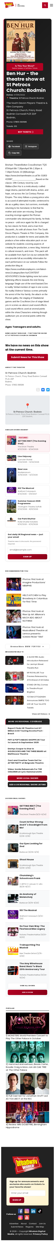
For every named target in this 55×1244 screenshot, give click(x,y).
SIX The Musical (26, 488)
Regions (29, 1227)
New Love (22, 469)
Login (37, 5)
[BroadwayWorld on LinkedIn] (33, 1211)
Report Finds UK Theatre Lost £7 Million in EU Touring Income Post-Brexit (25, 731)
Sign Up (16, 1200)
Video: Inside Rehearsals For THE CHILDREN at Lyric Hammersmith (25, 770)
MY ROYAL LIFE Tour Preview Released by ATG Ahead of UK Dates (38, 676)
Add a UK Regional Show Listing (27, 784)
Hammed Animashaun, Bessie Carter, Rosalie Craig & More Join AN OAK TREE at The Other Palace (27, 1067)
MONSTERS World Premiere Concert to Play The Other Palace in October (27, 1037)
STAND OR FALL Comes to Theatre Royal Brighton (37, 688)
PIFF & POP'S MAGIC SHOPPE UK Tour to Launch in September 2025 (26, 741)
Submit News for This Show (27, 357)
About (24, 1223)
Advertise (13, 1223)
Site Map (40, 1227)
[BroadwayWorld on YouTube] (26, 1217)
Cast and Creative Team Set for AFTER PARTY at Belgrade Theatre (26, 761)
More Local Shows (27, 778)
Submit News (17, 1227)
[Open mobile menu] (51, 5)
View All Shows (27, 985)
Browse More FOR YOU (25, 646)
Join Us (42, 1223)
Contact (33, 1223)
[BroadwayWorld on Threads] (20, 1217)
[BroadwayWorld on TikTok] (39, 1211)
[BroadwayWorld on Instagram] (26, 1211)
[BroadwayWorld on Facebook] (20, 1211)
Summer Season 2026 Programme (29, 502)
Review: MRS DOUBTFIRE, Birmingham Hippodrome (26, 1126)
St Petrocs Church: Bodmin (31, 98)
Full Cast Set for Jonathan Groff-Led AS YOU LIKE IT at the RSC (27, 1097)
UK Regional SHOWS (15, 798)
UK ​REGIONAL (21, 5)
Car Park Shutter (26, 518)
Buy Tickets (24, 132)
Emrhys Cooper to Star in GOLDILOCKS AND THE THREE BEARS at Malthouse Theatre (27, 751)
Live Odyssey (24, 456)
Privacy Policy (40, 1234)
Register (29, 5)
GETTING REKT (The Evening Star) (32, 442)
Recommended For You (16, 571)
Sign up (27, 556)
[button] (45, 5)
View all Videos (40, 714)
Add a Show (27, 992)
